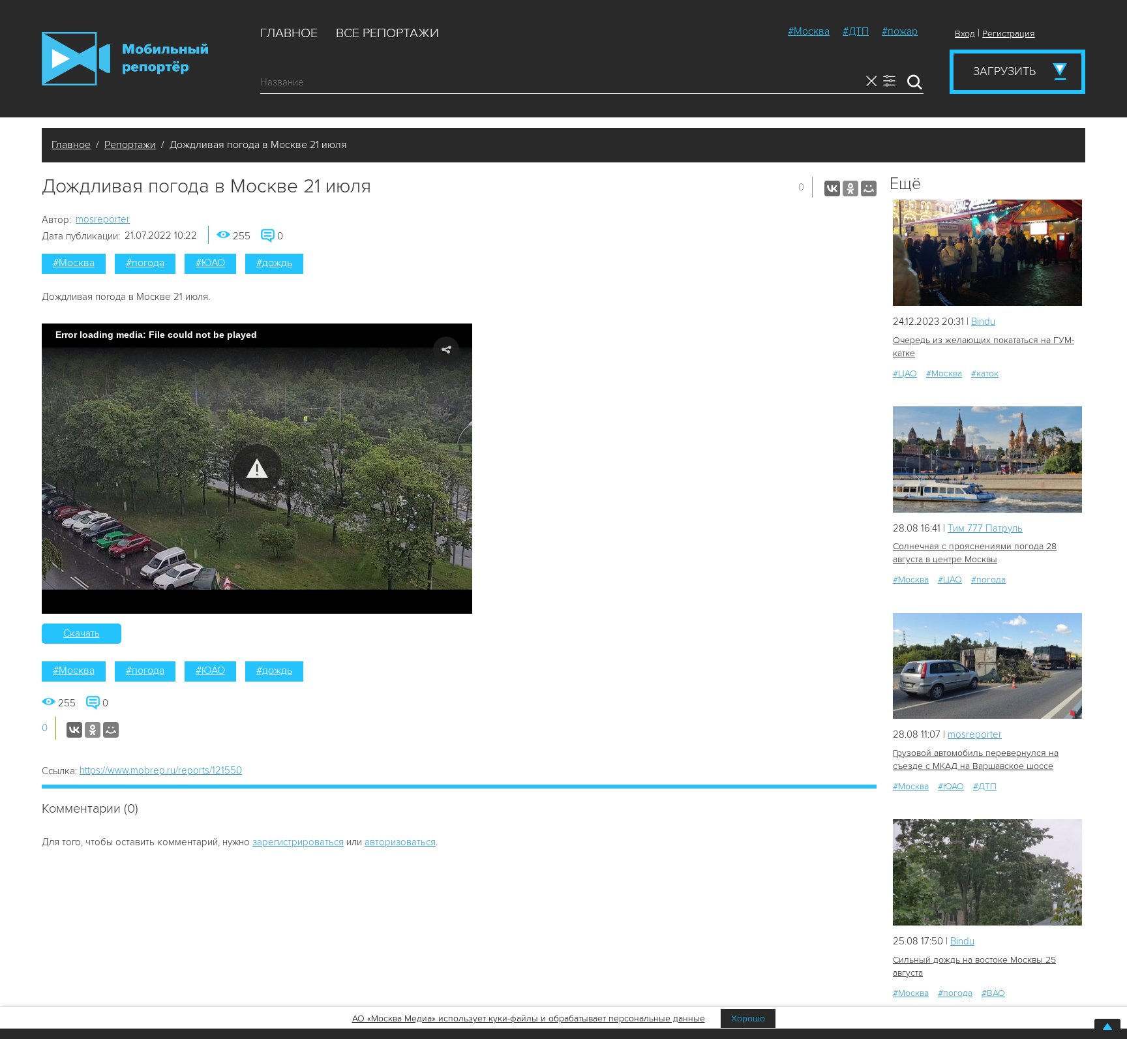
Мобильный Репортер (125, 58)
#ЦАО (905, 373)
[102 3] (987, 666)
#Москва (809, 31)
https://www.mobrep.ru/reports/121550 (161, 770)
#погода (145, 262)
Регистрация (1008, 33)
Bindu (983, 321)
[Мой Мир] (869, 188)
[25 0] (987, 459)
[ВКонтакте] (832, 188)
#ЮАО (210, 262)
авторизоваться (400, 842)
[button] (257, 468)
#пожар (900, 31)
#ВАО (993, 993)
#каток (985, 373)
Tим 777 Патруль (985, 528)
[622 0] (987, 253)
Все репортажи (387, 33)
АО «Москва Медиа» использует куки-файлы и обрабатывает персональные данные (528, 1018)
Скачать (81, 633)
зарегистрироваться (298, 842)
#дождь (274, 262)
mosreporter (103, 219)
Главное (289, 33)
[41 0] (987, 872)
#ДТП (856, 31)
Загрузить (1004, 71)
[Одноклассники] (850, 188)
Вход (965, 33)
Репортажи (130, 144)
